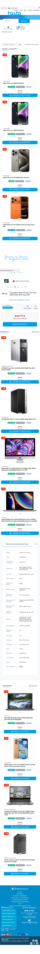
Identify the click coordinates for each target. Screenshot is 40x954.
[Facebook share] (8, 287)
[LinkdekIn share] (18, 287)
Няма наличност (20, 324)
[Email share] (14, 287)
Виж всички (36, 332)
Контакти (20, 894)
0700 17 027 (4, 8)
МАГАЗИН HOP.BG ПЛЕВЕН (8, 922)
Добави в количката (21, 95)
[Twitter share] (25, 287)
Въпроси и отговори (20, 895)
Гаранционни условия (20, 899)
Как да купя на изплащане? (20, 897)
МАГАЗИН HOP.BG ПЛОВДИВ (8, 913)
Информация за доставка (20, 901)
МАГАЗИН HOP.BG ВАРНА (7, 916)
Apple (21, 666)
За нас (20, 892)
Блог (20, 903)
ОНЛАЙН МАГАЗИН (6, 925)
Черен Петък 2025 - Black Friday (20, 906)
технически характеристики (19, 300)
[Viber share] (11, 287)
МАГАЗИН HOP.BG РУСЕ (7, 919)
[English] (39, 7)
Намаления (4, 332)
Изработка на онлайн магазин (12, 941)
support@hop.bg (13, 8)
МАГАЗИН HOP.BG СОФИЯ (8, 910)
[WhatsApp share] (21, 287)
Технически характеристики (17, 544)
